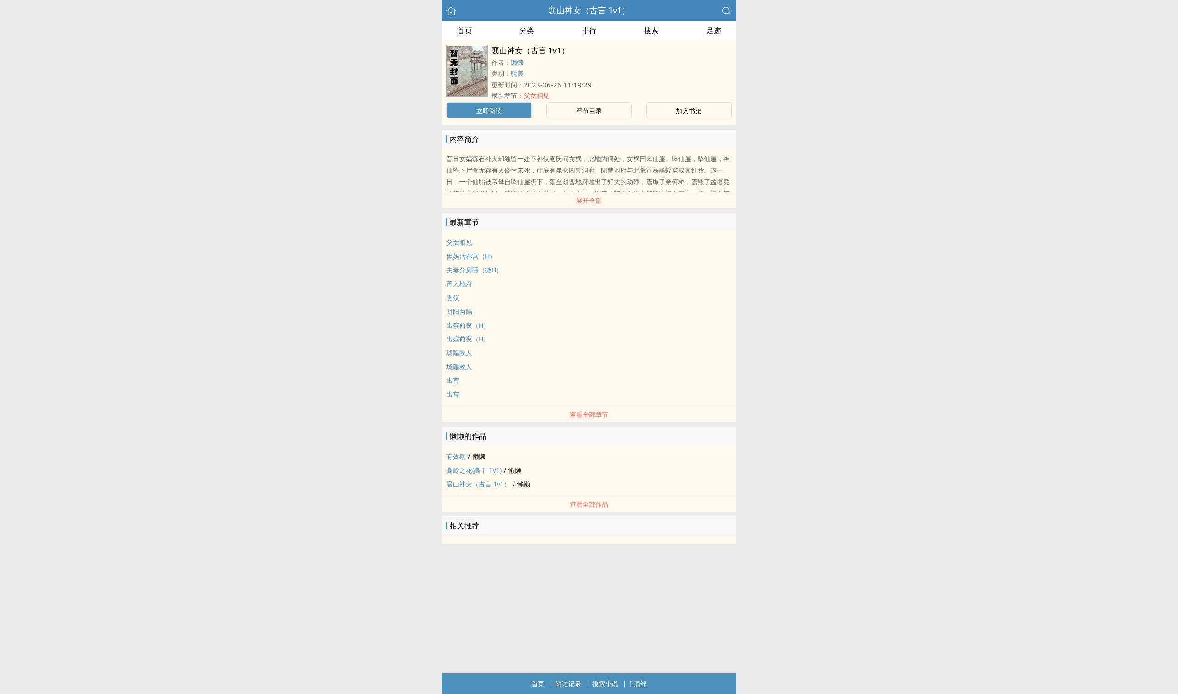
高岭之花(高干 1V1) (474, 470)
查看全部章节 (589, 414)
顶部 (640, 683)
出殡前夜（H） (468, 325)
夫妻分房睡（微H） (474, 270)
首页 (464, 30)
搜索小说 (605, 683)
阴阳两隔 (459, 311)
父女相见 (536, 95)
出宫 (452, 380)
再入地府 (459, 283)
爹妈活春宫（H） (471, 256)
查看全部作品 (589, 504)
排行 (589, 30)
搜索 (651, 30)
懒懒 (517, 62)
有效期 (456, 456)
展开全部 (589, 200)
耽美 (517, 73)
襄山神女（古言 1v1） (589, 10)
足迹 (713, 30)
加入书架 (689, 110)
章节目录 (589, 110)
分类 (527, 30)
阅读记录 (568, 683)
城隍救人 (459, 352)
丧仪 (452, 297)
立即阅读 (489, 110)
